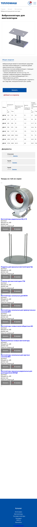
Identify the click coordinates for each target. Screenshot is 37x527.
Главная (3, 9)
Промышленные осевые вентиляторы (15, 341)
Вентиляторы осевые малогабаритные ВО (17, 326)
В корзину (17, 229)
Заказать (15, 90)
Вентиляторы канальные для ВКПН (14, 296)
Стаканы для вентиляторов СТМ (13, 281)
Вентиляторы (18, 9)
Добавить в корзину (11, 95)
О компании (18, 526)
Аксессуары (18, 512)
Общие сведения (8, 60)
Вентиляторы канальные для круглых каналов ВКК (15, 356)
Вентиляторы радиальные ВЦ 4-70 (14, 219)
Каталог (10, 9)
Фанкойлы (18, 522)
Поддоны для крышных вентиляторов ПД (17, 267)
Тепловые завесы (18, 519)
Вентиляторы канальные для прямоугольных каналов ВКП (18, 311)
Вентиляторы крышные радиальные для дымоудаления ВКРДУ (16, 372)
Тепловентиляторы (18, 516)
